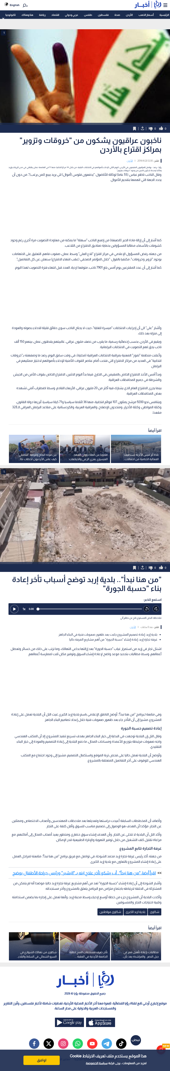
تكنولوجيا (10, 14)
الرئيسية (164, 14)
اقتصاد (55, 14)
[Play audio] (14, 609)
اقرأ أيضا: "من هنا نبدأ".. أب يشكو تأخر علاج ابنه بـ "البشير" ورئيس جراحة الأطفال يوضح (84, 873)
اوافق (41, 1060)
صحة (117, 14)
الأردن (129, 14)
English (14, 5)
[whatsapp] (78, 1043)
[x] (49, 1043)
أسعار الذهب (146, 14)
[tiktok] (121, 1043)
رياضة (42, 14)
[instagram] (63, 1043)
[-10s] (146, 609)
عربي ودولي (71, 14)
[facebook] (34, 1043)
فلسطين (103, 14)
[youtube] (92, 1043)
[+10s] (156, 609)
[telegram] (107, 1043)
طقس (88, 14)
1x (24, 609)
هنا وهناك (27, 14)
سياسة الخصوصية (97, 1063)
